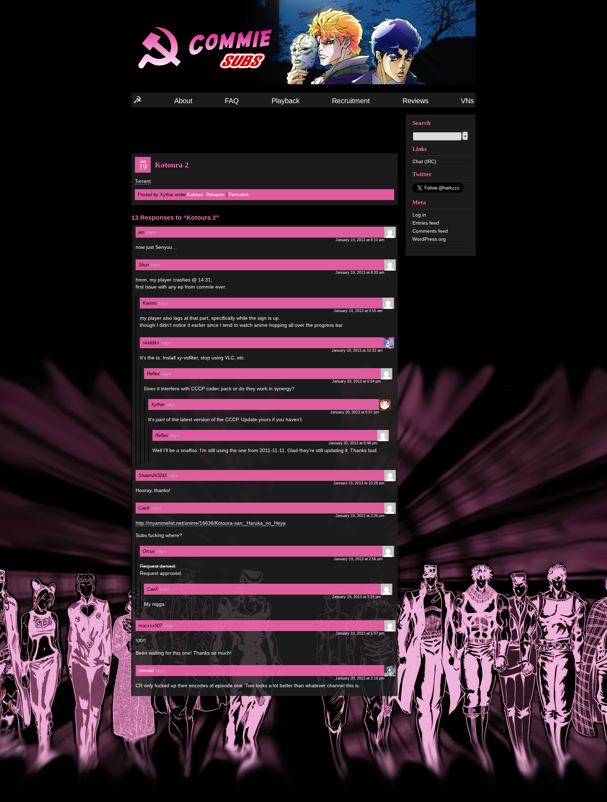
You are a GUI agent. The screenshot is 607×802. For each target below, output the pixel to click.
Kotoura (195, 194)
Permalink (239, 194)
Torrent (143, 181)
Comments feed (430, 231)
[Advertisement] (264, 130)
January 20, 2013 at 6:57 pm (354, 412)
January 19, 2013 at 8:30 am (359, 272)
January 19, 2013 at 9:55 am (358, 311)
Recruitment (351, 101)
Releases (215, 194)
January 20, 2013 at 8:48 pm (352, 443)
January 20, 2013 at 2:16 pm (359, 678)
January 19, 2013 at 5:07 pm (359, 633)
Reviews (416, 101)
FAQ (232, 101)
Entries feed (425, 223)
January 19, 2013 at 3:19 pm (356, 597)
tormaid (146, 670)
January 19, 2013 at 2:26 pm (359, 515)
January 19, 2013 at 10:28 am (358, 483)
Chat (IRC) (424, 161)
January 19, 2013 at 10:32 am (357, 350)
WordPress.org (429, 239)
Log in (419, 215)
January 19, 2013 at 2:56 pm (358, 559)
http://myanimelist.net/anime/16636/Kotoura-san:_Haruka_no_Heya (211, 523)
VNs (467, 101)
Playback (286, 101)
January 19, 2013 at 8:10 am (359, 240)
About (183, 101)
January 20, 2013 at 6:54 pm (356, 381)
